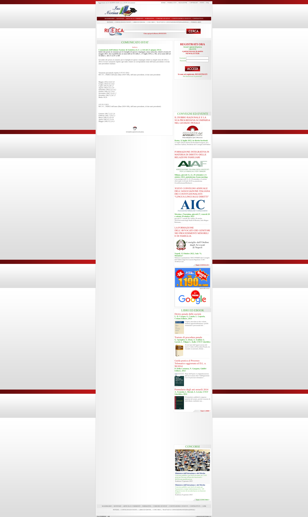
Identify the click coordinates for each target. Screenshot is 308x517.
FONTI (202, 3)
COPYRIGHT (193, 3)
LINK (204, 506)
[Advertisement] (175, 10)
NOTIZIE (110, 22)
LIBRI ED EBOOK (139, 22)
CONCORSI (151, 22)
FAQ (207, 3)
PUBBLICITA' (172, 3)
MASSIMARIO (107, 506)
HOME (163, 3)
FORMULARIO (196, 22)
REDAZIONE (183, 3)
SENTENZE (117, 506)
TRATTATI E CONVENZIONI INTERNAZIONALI (172, 22)
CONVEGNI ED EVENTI (123, 22)
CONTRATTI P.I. (195, 506)
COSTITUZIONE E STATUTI (178, 506)
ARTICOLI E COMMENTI (131, 506)
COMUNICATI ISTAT (160, 506)
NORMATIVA (146, 506)
